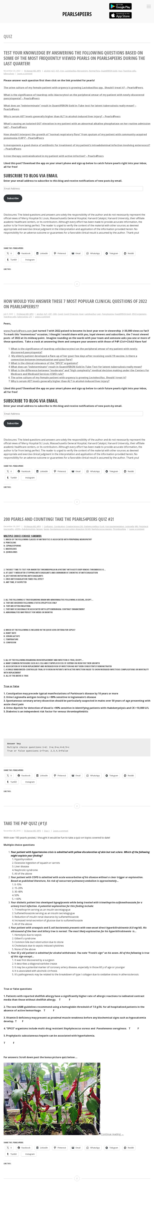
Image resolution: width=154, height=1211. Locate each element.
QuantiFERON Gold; (109, 71)
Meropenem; (82, 71)
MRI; (136, 526)
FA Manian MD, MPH (32, 71)
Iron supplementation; (114, 526)
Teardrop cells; (129, 71)
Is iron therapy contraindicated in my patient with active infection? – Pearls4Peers (54, 156)
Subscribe (13, 198)
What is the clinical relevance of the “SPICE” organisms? (44, 363)
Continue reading (112, 1134)
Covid (60, 314)
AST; (57, 71)
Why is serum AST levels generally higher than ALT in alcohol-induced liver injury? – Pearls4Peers (62, 116)
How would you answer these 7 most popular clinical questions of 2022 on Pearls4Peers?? (75, 304)
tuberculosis (9, 73)
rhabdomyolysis (28, 529)
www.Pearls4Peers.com (18, 330)
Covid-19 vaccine (71, 314)
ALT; (53, 71)
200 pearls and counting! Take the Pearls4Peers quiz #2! (59, 519)
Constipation (59, 526)
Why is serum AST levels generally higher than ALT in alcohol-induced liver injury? (60, 381)
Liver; (99, 314)
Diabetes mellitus (91, 526)
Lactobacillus (70, 71)
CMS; (55, 314)
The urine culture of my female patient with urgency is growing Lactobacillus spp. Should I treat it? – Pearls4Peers (74, 87)
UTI (30, 316)
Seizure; (39, 529)
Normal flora (94, 71)
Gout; (81, 314)
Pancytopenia (108, 314)
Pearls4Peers (77, 14)
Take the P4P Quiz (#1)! (25, 823)
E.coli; (102, 526)
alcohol (47, 71)
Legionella (129, 526)
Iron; (62, 71)
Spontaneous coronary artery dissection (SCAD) (70, 529)
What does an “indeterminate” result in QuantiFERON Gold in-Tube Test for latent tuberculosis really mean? (76, 366)
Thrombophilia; (119, 529)
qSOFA (18, 529)
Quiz (120, 71)
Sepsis (46, 529)
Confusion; (48, 526)
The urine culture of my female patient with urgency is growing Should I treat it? (68, 377)
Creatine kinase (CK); (74, 526)
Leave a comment (24, 73)
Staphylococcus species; (101, 529)
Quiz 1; (47, 831)
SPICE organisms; (139, 314)
